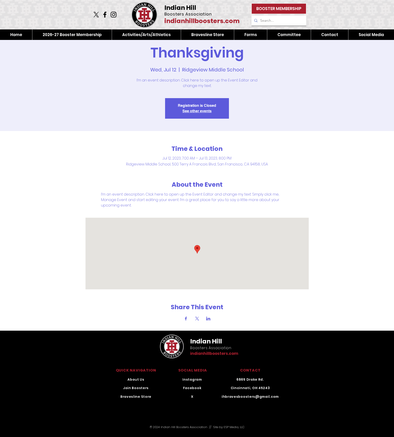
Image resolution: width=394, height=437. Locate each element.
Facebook (192, 388)
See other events (197, 111)
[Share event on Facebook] (186, 318)
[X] (96, 14)
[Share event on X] (197, 318)
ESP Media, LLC (234, 427)
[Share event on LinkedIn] (208, 318)
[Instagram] (113, 14)
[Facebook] (105, 14)
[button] (146, 34)
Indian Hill (180, 7)
